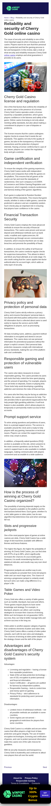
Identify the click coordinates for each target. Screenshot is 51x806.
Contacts (36, 783)
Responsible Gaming (25, 781)
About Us (17, 778)
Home (6, 18)
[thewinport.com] (13, 8)
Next (45, 767)
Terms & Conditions (20, 783)
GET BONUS (45, 794)
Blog (12, 18)
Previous (8, 767)
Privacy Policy (31, 778)
